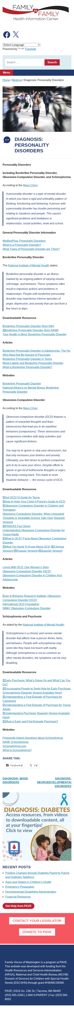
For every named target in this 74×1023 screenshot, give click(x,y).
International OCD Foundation (21, 604)
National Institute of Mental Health (28, 265)
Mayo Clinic (30, 185)
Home (6, 80)
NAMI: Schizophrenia (16, 742)
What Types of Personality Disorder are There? (31, 249)
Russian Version (27, 550)
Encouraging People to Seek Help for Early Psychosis (38, 688)
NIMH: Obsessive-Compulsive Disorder (27, 608)
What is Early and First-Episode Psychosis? (31, 721)
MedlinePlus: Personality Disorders (24, 240)
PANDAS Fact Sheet (17, 526)
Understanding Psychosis (20, 713)
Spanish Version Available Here (41, 692)
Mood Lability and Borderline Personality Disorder (33, 363)
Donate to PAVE (37, 932)
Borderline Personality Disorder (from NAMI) (32, 330)
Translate (30, 49)
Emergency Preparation (19, 886)
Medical (17, 80)
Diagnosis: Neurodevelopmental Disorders (54, 782)
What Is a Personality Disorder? (22, 244)
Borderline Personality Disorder (22, 383)
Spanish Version (51, 550)
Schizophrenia (11, 692)
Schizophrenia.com (14, 746)
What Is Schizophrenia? (17, 750)
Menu (6, 72)
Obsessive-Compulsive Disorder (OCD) (27, 571)
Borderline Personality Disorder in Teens (27, 359)
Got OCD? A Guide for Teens (22, 497)
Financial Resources (18, 896)
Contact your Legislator (37, 920)
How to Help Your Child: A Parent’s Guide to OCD (35, 501)
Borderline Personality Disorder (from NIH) (28, 326)
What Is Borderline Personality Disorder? (27, 367)
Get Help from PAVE (18, 906)
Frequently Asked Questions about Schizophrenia (33, 737)
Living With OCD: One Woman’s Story (26, 567)
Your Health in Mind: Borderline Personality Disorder (34, 334)
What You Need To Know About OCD (27, 546)
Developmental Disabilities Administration (30, 891)
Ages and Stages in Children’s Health (28, 882)
